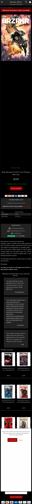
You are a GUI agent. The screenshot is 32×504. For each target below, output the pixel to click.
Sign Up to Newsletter (16, 497)
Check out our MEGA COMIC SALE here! (16, 10)
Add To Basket (16, 188)
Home (1, 7)
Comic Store (5, 7)
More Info (21, 440)
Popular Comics (10, 7)
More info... (26, 206)
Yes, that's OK (12, 440)
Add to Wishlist (12, 192)
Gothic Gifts (16, 2)
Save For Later (20, 192)
